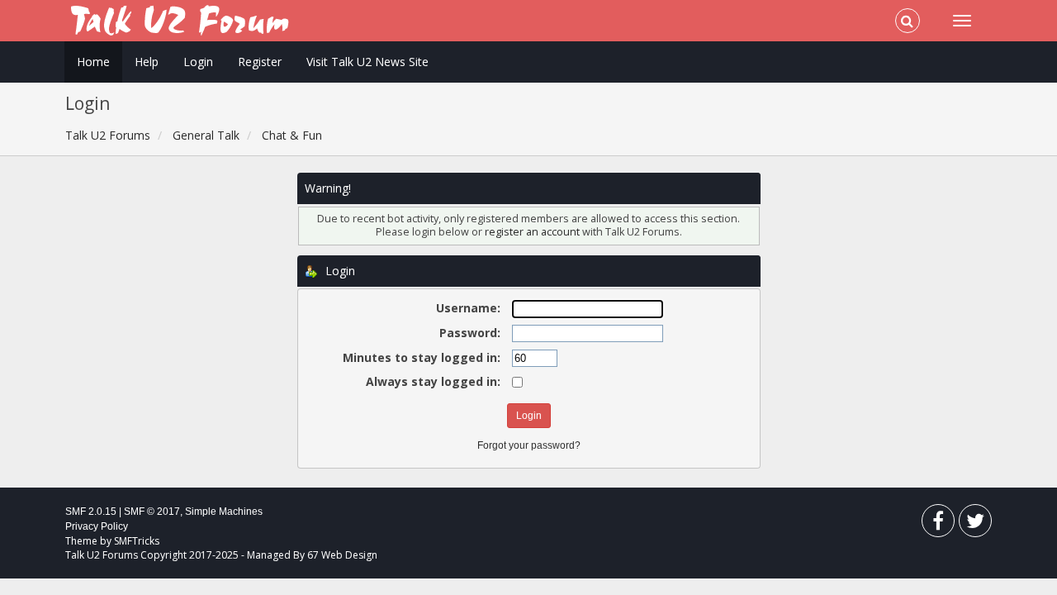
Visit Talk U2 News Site (367, 61)
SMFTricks (136, 541)
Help (147, 61)
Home (93, 61)
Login (198, 61)
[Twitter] (975, 524)
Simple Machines (224, 511)
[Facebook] (938, 524)
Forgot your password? (529, 445)
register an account (533, 232)
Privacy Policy (96, 526)
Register (260, 61)
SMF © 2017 (152, 511)
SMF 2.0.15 (90, 511)
